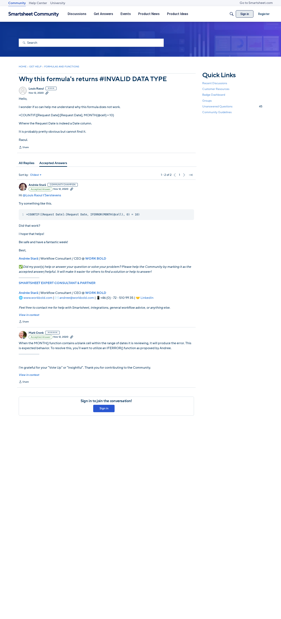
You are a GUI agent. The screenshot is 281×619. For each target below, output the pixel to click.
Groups (207, 101)
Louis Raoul (36, 89)
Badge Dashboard (213, 95)
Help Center (38, 3)
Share (24, 148)
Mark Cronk (36, 333)
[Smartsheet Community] (33, 14)
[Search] (231, 14)
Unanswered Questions (232, 106)
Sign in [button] (104, 408)
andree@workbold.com (76, 298)
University (57, 3)
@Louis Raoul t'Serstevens (42, 195)
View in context (29, 315)
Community (17, 3)
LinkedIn (146, 298)
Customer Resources (215, 89)
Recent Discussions (214, 83)
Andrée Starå (37, 185)
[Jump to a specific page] (190, 175)
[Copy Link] (46, 93)
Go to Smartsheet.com (256, 3)
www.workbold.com (37, 298)
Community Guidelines (217, 112)
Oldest (34, 175)
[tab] (26, 163)
